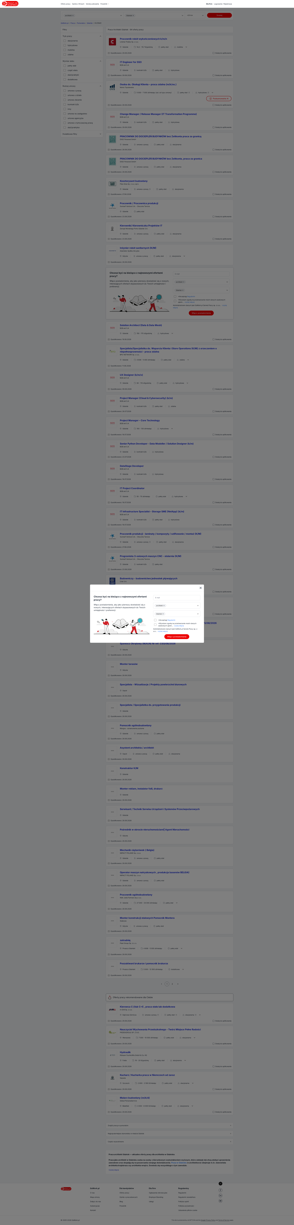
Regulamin (171, 620)
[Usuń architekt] (164, 605)
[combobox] (176, 605)
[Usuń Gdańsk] (163, 614)
